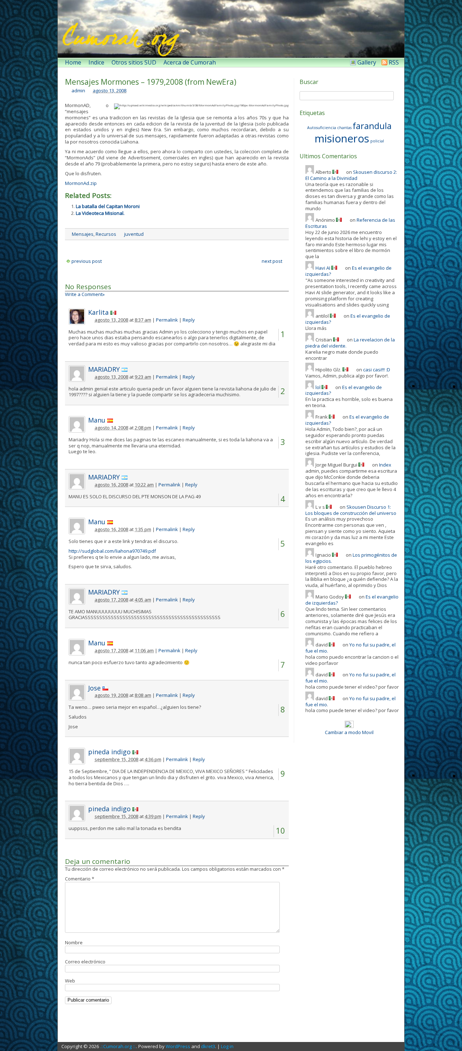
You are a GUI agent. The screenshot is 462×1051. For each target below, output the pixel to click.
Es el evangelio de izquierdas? (343, 390)
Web (70, 980)
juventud (134, 234)
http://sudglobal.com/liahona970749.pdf (112, 551)
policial (377, 140)
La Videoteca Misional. (100, 213)
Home (73, 62)
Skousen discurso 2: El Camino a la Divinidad (351, 175)
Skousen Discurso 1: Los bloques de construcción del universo (350, 510)
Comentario (79, 878)
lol (318, 387)
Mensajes (82, 234)
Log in (227, 1046)
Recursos (106, 234)
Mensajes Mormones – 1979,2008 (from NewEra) (150, 82)
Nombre (74, 942)
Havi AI (322, 268)
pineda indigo (109, 751)
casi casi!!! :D (376, 369)
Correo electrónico (85, 961)
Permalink (167, 320)
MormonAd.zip (81, 183)
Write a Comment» (85, 294)
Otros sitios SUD (134, 62)
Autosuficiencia (321, 127)
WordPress (178, 1046)
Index (385, 465)
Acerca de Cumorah (190, 62)
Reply (189, 320)
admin (78, 90)
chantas (344, 127)
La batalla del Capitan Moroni (108, 206)
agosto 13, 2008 (109, 90)
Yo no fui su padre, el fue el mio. (350, 647)
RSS (394, 62)
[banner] (231, 29)
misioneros (342, 138)
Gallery (366, 62)
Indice (96, 62)
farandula (372, 126)
